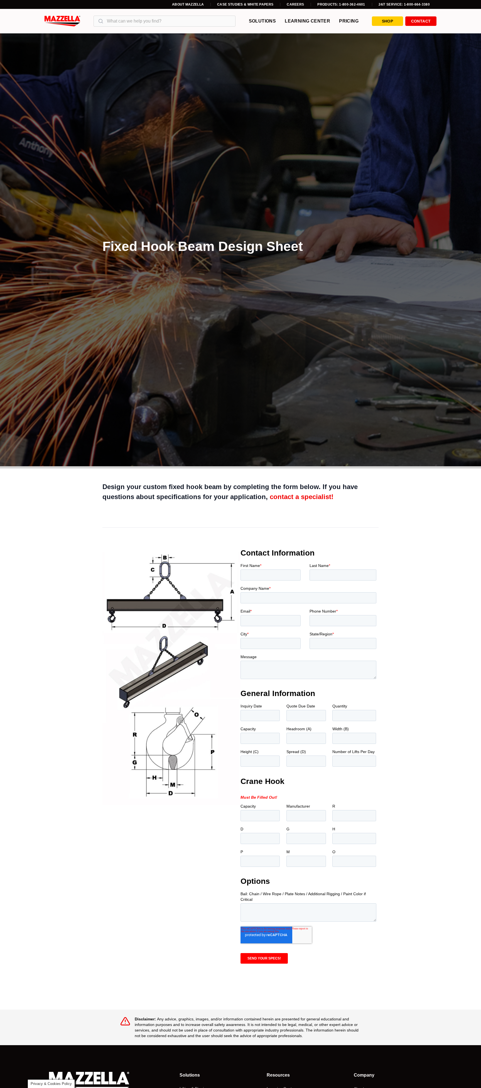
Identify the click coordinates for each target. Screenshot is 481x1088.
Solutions (262, 21)
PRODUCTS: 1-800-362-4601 (341, 4)
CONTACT (421, 21)
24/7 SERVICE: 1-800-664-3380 (404, 4)
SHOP (387, 21)
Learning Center (307, 21)
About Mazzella (188, 4)
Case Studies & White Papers (245, 4)
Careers (295, 4)
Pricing (349, 21)
